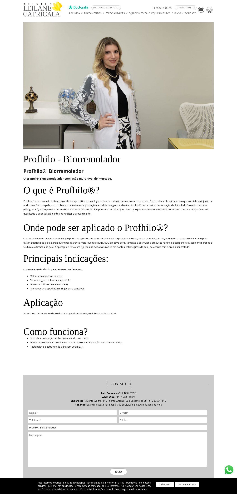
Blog (177, 13)
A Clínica (74, 13)
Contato (191, 13)
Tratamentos (93, 13)
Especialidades (115, 13)
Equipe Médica (138, 13)
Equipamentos (160, 13)
